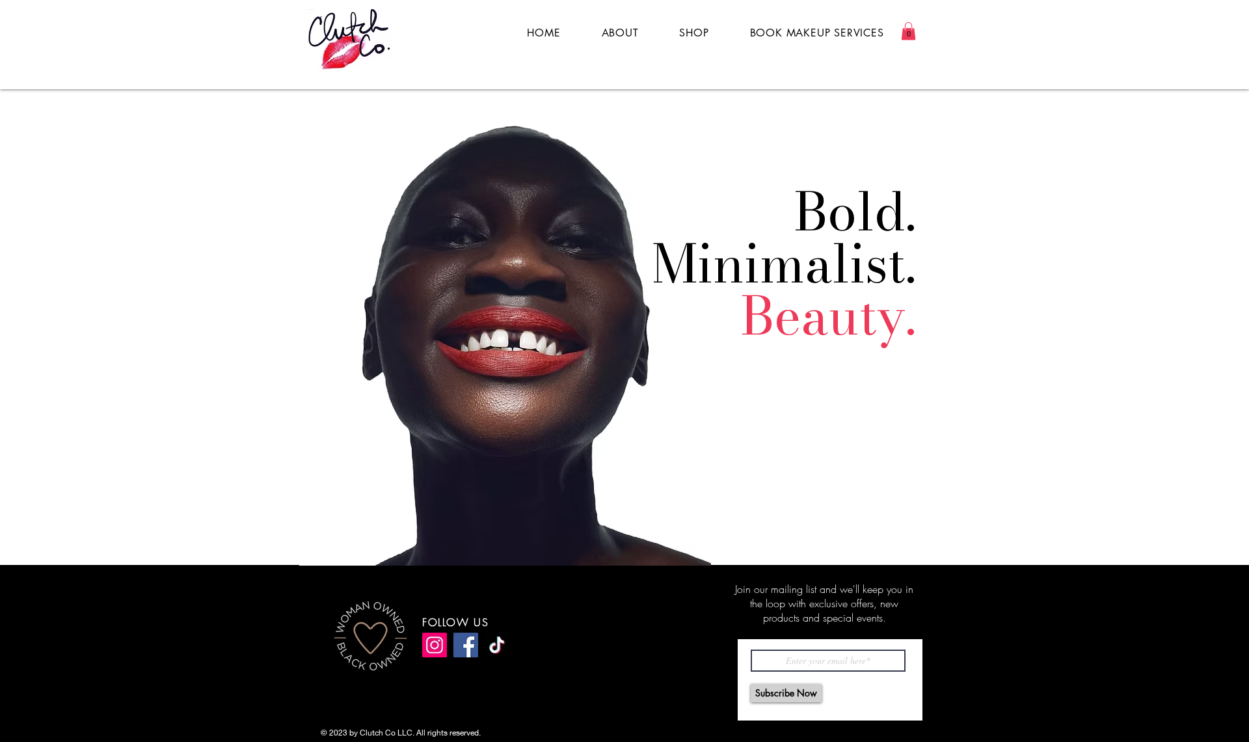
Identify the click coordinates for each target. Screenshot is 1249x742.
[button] (908, 31)
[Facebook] (465, 645)
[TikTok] (497, 645)
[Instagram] (434, 645)
